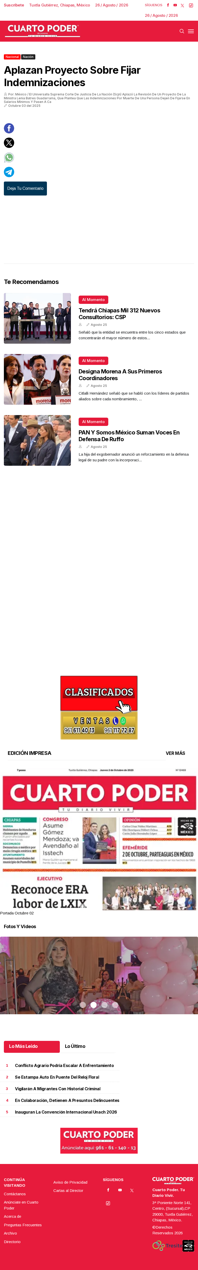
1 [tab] (83, 907)
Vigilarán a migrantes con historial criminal (57, 1088)
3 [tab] (104, 907)
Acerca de (12, 1216)
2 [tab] (93, 907)
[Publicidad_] (99, 705)
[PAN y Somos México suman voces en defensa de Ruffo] (37, 440)
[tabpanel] (99, 842)
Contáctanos (15, 1194)
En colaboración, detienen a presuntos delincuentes (67, 1100)
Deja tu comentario (25, 188)
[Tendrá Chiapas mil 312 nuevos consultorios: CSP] (37, 318)
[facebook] (168, 5)
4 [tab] (115, 907)
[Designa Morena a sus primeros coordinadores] (37, 379)
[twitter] (182, 5)
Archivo (10, 1233)
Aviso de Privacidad (70, 1182)
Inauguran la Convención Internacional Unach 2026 (66, 1112)
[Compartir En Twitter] (9, 146)
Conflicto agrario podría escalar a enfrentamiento (64, 1065)
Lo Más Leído (23, 1046)
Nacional (12, 57)
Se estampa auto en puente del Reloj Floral (57, 1077)
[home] (42, 31)
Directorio (12, 1241)
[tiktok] (191, 5)
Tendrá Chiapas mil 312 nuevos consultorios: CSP (119, 313)
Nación (28, 57)
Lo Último (75, 1046)
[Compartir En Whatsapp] (9, 161)
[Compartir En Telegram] (9, 175)
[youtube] (175, 5)
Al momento (93, 299)
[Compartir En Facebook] (9, 132)
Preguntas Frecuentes (23, 1225)
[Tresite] (167, 1245)
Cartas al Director (68, 1190)
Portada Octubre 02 (17, 913)
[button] (99, 896)
